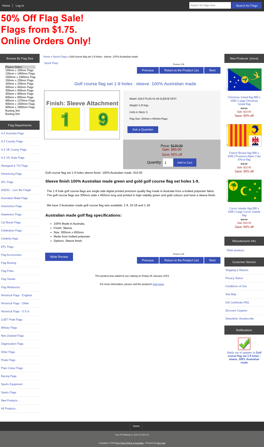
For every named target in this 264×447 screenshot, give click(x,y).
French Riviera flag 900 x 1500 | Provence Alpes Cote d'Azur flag (244, 156)
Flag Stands (8, 279)
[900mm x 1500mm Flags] (20, 104)
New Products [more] (244, 58)
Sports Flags (60, 56)
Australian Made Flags (14, 198)
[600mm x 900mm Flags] (20, 97)
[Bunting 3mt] (20, 110)
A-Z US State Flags (13, 157)
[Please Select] (20, 67)
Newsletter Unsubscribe (239, 318)
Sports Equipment (11, 384)
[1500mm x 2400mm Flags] (20, 77)
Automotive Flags (11, 206)
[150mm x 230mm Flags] (20, 80)
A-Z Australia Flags (12, 133)
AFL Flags (7, 182)
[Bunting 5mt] (20, 114)
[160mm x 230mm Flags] (20, 83)
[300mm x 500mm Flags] (20, 90)
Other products (235, 250)
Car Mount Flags (11, 222)
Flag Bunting (8, 262)
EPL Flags (7, 246)
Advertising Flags (11, 173)
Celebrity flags (9, 238)
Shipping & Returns (237, 270)
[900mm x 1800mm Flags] (20, 107)
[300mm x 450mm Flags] (20, 87)
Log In (20, 5)
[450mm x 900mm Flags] (20, 94)
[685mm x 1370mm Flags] (20, 100)
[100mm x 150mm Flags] (20, 70)
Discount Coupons (236, 310)
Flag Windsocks (10, 287)
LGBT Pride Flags (11, 319)
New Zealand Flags (12, 335)
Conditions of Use (236, 286)
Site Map (230, 294)
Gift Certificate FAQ (237, 302)
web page (158, 284)
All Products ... (10, 408)
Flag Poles (7, 270)
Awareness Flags (11, 214)
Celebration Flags (11, 230)
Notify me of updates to (244, 357)
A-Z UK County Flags (14, 149)
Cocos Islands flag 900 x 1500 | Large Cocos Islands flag (244, 212)
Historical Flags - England (16, 295)
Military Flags (9, 327)
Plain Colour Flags (12, 368)
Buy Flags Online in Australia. (130, 443)
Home (6, 5)
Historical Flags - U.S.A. (15, 311)
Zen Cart (161, 443)
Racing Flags (9, 376)
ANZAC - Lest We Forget (16, 190)
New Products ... (11, 400)
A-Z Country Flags (12, 141)
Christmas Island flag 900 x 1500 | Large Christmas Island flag (244, 100)
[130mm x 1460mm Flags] (20, 73)
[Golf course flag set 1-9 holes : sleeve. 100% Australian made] (82, 138)
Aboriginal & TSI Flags (14, 165)
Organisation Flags (12, 343)
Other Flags (8, 352)
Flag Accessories (11, 254)
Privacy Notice (234, 278)
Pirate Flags (8, 360)
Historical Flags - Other (15, 303)
